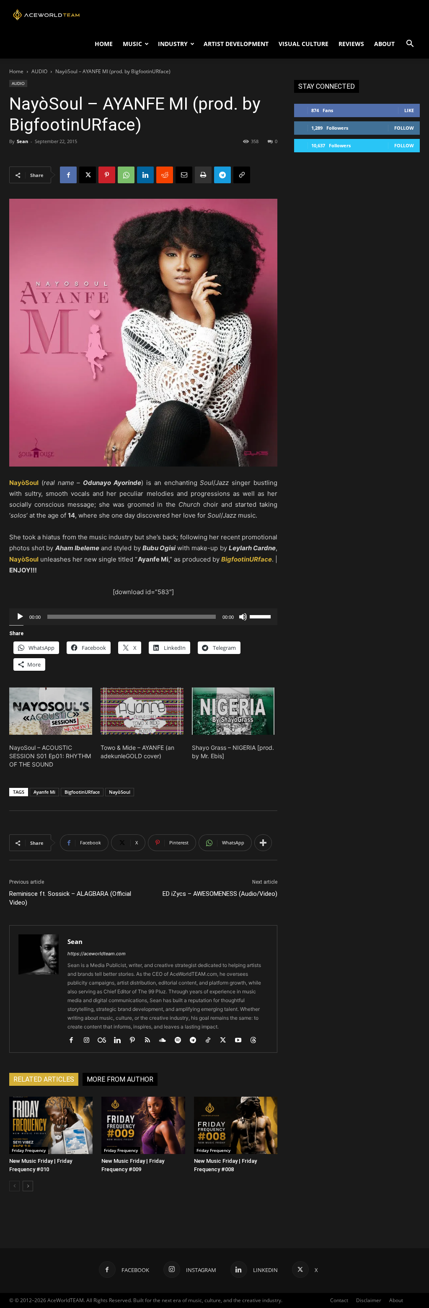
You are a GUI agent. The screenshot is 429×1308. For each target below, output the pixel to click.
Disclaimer (368, 1300)
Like (409, 110)
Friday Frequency (29, 1150)
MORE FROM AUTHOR (120, 1079)
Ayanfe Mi (44, 792)
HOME (104, 44)
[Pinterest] (106, 175)
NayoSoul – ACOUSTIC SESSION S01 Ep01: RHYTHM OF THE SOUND (50, 756)
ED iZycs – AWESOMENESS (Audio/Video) (220, 894)
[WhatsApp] (126, 175)
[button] (410, 45)
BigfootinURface (82, 792)
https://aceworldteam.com (96, 954)
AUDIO (39, 71)
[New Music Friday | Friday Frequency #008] (235, 1125)
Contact (339, 1300)
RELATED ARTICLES (43, 1079)
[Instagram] (89, 1041)
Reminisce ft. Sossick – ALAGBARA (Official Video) (70, 898)
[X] (87, 175)
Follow (404, 128)
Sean (22, 141)
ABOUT (384, 44)
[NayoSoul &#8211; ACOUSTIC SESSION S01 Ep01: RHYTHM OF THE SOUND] (50, 711)
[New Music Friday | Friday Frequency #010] (51, 1125)
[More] (263, 842)
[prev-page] (14, 1186)
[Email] (184, 175)
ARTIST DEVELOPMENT (236, 44)
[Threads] (256, 1041)
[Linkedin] (145, 175)
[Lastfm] (105, 1041)
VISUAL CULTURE (303, 44)
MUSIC (132, 44)
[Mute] (243, 617)
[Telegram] (222, 175)
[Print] (203, 175)
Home (16, 71)
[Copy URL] (241, 175)
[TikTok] (211, 1041)
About (396, 1300)
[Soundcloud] (166, 1041)
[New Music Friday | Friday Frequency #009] (143, 1125)
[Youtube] (241, 1041)
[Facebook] (68, 175)
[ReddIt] (164, 175)
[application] (143, 616)
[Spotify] (181, 1041)
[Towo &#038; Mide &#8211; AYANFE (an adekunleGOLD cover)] (142, 711)
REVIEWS (351, 44)
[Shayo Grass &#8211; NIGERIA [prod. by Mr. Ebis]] (233, 711)
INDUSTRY (173, 44)
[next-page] (28, 1186)
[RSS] (151, 1041)
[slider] (261, 615)
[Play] (20, 617)
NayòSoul (119, 792)
